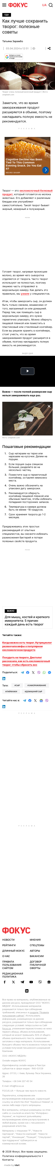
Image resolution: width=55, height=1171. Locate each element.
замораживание (37, 685)
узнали (25, 293)
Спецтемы (37, 945)
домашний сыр (34, 691)
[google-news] (49, 982)
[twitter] (13, 982)
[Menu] (4, 5)
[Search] (50, 5)
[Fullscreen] (49, 406)
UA (44, 5)
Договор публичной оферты (38, 965)
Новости (8, 939)
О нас (6, 956)
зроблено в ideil (12, 1165)
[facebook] (4, 982)
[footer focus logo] (16, 930)
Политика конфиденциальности (21, 1156)
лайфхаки (12, 691)
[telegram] (22, 982)
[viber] (40, 982)
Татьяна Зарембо (12, 41)
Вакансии (37, 956)
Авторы (35, 950)
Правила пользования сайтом (11, 965)
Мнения (35, 939)
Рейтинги (9, 945)
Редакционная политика (12, 975)
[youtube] (31, 982)
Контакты (8, 1159)
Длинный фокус (13, 950)
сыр (18, 685)
